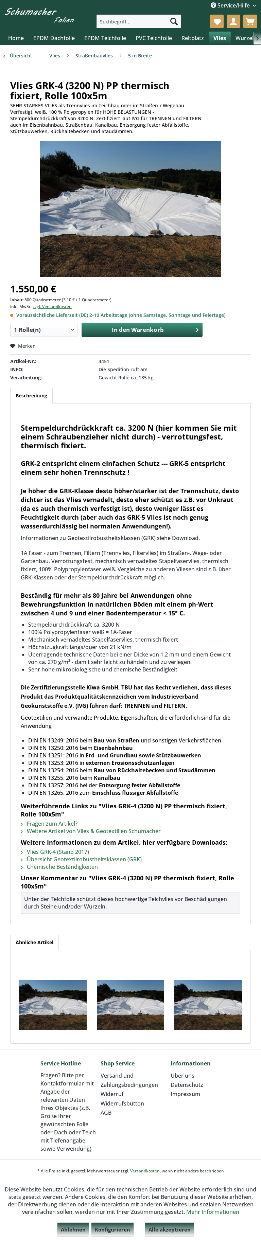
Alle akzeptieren (170, 1229)
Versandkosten (145, 1171)
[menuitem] (139, 21)
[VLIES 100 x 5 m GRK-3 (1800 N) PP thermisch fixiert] (53, 1005)
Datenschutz (187, 1085)
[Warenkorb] (250, 21)
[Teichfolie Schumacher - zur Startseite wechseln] (39, 15)
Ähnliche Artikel (34, 942)
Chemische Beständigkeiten (61, 866)
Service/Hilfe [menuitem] (233, 5)
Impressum (185, 1094)
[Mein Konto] (233, 21)
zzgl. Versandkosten (52, 306)
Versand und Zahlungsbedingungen (129, 1080)
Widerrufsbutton (122, 1103)
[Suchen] (174, 21)
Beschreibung (31, 395)
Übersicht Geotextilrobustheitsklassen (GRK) (83, 859)
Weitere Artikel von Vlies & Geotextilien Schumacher (93, 831)
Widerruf (112, 1094)
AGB (106, 1112)
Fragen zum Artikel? (51, 823)
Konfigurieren (112, 1229)
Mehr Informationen (212, 1212)
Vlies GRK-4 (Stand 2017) (57, 852)
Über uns (182, 1075)
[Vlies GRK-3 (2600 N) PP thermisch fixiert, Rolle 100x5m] (130, 1005)
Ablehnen (73, 1229)
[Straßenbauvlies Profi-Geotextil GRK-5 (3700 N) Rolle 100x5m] (208, 1005)
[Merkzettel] (217, 21)
